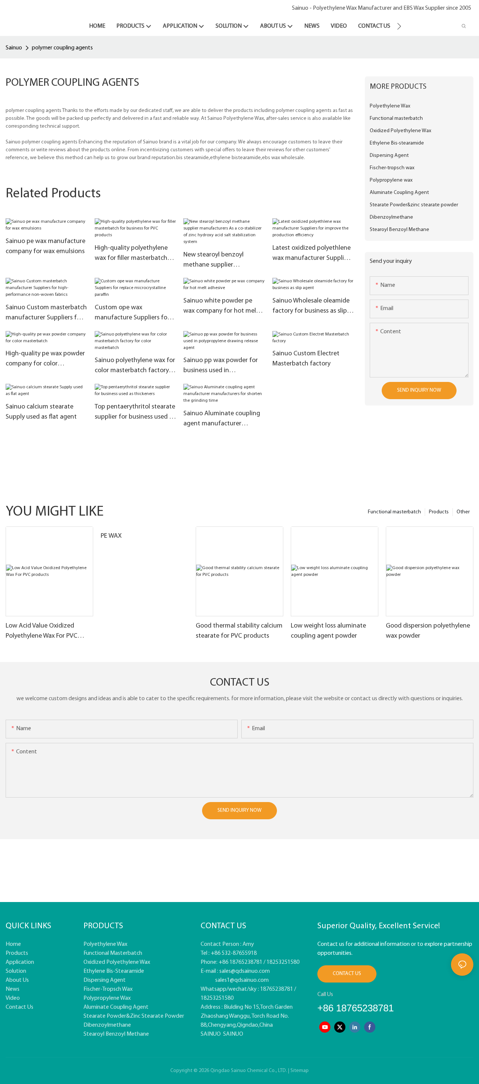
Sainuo (14, 48)
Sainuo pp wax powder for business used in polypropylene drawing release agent (220, 366)
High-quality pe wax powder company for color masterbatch (45, 359)
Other (463, 512)
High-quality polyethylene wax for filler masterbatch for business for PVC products (131, 254)
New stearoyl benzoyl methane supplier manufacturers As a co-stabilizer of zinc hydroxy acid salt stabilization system (224, 261)
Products (439, 512)
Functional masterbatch (394, 512)
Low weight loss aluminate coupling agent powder (328, 631)
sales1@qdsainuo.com (242, 980)
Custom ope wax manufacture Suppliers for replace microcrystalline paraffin (132, 313)
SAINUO (211, 1034)
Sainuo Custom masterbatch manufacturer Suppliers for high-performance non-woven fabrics (46, 313)
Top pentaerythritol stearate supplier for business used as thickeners (135, 413)
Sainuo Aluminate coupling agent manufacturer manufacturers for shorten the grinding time (221, 419)
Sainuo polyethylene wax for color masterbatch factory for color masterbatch (135, 366)
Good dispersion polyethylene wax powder (428, 631)
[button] (399, 26)
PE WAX (111, 536)
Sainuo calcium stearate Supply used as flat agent (41, 412)
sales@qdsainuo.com (244, 971)
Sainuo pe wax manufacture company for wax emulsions (45, 246)
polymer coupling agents (62, 48)
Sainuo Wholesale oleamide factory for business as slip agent (311, 307)
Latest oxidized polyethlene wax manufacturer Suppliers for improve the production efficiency (312, 254)
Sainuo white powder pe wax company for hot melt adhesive (221, 307)
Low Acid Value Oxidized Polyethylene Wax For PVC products (41, 632)
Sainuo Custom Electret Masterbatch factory (305, 358)
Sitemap (299, 1071)
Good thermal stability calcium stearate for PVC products (239, 631)
